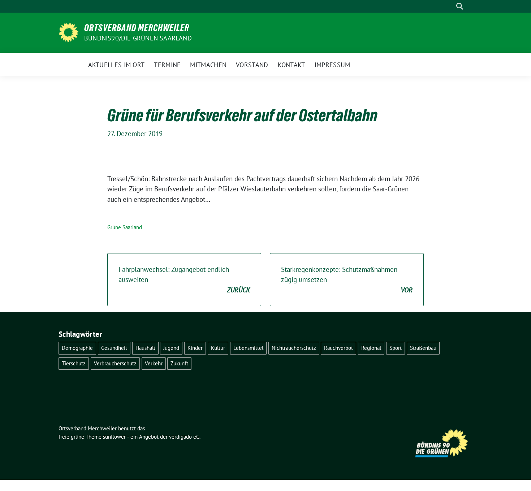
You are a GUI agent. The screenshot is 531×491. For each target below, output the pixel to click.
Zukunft (179, 363)
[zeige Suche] (460, 6)
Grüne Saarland (124, 227)
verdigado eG (184, 436)
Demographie (77, 347)
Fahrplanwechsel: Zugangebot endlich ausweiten (184, 279)
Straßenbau (423, 347)
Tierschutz (74, 363)
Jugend (171, 347)
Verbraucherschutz (115, 363)
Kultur (218, 347)
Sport (395, 347)
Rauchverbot (338, 347)
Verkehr (154, 363)
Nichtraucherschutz (294, 347)
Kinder (195, 347)
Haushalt (145, 347)
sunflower (114, 436)
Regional (371, 347)
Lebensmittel (248, 347)
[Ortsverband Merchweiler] (68, 31)
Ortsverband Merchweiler (136, 27)
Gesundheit (114, 347)
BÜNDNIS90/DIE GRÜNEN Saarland (138, 38)
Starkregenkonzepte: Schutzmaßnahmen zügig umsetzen (347, 279)
